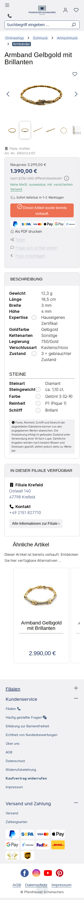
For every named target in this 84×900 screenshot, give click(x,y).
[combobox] (35, 25)
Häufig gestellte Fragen (24, 717)
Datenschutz (15, 761)
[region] (42, 105)
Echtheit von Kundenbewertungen (31, 735)
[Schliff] (38, 410)
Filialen (13, 689)
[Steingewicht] (38, 389)
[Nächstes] (76, 94)
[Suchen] (71, 25)
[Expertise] (34, 317)
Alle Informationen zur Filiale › (36, 523)
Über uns (12, 743)
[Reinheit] (38, 403)
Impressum (14, 787)
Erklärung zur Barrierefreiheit (27, 726)
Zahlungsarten (16, 822)
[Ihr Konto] (65, 11)
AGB (9, 752)
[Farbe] (38, 396)
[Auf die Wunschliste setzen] (74, 74)
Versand (16, 189)
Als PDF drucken (28, 231)
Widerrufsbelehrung (21, 769)
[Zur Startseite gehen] (42, 10)
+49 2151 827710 (25, 512)
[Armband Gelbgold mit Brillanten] (42, 94)
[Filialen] (10, 16)
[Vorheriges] (7, 94)
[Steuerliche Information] (66, 178)
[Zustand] (34, 353)
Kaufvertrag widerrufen (26, 778)
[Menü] (8, 6)
